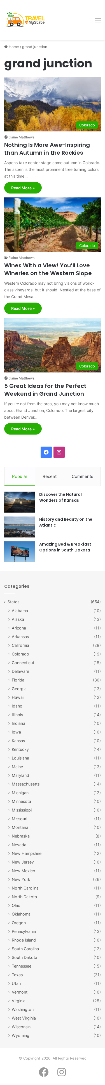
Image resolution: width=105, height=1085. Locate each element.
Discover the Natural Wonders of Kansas (60, 497)
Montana (20, 827)
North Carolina (25, 888)
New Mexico (23, 870)
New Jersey (23, 862)
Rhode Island (24, 940)
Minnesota (21, 801)
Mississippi (22, 810)
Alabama (20, 610)
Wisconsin (21, 1026)
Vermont (19, 992)
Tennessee (21, 966)
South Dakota (24, 957)
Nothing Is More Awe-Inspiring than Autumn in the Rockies (47, 149)
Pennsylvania (24, 931)
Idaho (17, 706)
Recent (50, 476)
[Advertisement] (69, 20)
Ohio (16, 905)
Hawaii (18, 697)
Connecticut (23, 662)
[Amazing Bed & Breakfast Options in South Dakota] (19, 551)
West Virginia (24, 1018)
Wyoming (20, 1035)
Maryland (20, 775)
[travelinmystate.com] (26, 19)
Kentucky (20, 749)
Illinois (17, 714)
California (20, 645)
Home (13, 46)
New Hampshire (26, 853)
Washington (23, 1009)
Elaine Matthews (21, 137)
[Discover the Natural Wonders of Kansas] (19, 502)
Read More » (23, 187)
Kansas (18, 740)
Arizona (19, 628)
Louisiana (20, 758)
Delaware (20, 671)
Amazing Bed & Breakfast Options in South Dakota (65, 547)
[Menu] (98, 22)
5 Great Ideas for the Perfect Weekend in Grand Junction (45, 390)
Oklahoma (21, 914)
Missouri (19, 818)
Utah (16, 983)
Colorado (20, 654)
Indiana (18, 723)
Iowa (16, 732)
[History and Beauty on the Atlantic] (19, 526)
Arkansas (20, 636)
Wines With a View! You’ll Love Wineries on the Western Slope (48, 269)
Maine (17, 766)
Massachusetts (25, 784)
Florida (18, 680)
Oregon (19, 922)
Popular (19, 476)
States (13, 602)
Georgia (19, 688)
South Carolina (25, 948)
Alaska (18, 619)
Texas (17, 974)
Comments (82, 476)
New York (21, 879)
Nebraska (21, 836)
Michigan (20, 792)
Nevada (19, 844)
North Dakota (24, 896)
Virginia (18, 1000)
